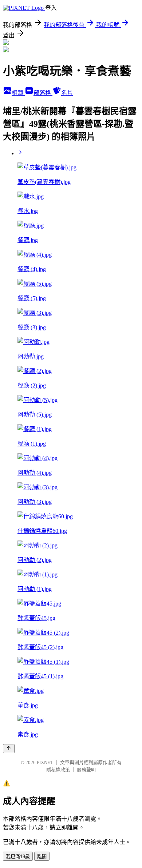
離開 (42, 856)
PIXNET (45, 762)
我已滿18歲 (18, 856)
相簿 (18, 93)
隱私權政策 (58, 769)
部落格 (42, 93)
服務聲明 (86, 769)
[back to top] (9, 748)
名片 (67, 93)
